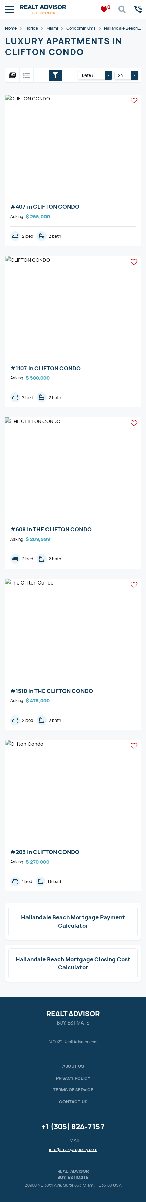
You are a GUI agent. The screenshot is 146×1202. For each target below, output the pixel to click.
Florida (31, 28)
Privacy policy (73, 1078)
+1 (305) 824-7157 (73, 1127)
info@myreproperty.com (73, 1149)
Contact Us (73, 1102)
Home (11, 28)
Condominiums (81, 28)
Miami (52, 28)
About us (73, 1066)
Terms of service (73, 1090)
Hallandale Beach (121, 28)
